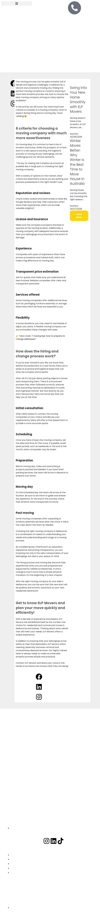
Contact (62, 894)
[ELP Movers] (50, 744)
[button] (16, 3)
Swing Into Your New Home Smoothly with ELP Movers (78, 99)
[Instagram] (46, 841)
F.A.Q (51, 894)
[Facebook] (39, 841)
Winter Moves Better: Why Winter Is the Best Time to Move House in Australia (77, 162)
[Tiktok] (60, 841)
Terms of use (76, 894)
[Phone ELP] (74, 7)
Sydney (30, 894)
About (20, 894)
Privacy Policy (50, 899)
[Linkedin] (53, 841)
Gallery (41, 894)
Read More (74, 134)
